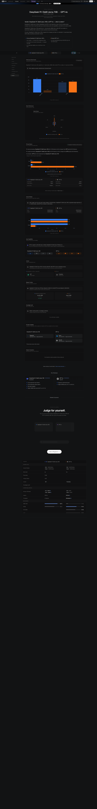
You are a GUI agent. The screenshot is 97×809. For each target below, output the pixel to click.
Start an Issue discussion (60, 366)
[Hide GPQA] (42, 506)
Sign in (91, 1)
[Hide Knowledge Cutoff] (42, 485)
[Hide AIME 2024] (42, 503)
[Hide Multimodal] (42, 472)
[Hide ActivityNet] (42, 509)
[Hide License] (42, 481)
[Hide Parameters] (42, 475)
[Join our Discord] (42, 1)
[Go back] (17, 53)
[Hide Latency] (42, 495)
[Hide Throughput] (42, 498)
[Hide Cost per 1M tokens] (42, 491)
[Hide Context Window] (42, 468)
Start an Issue (60, 190)
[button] (46, 53)
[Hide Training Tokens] (42, 478)
